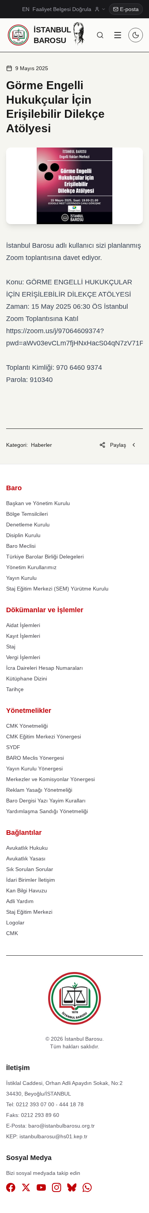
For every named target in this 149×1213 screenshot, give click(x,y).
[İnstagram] (56, 1189)
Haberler (41, 445)
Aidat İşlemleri (23, 625)
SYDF (13, 747)
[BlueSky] (71, 1189)
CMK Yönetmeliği (27, 726)
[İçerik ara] (100, 35)
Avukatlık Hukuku (27, 848)
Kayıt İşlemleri (23, 636)
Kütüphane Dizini (26, 678)
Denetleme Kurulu (28, 524)
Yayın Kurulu (21, 578)
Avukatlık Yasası (25, 858)
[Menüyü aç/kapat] (117, 35)
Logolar (15, 922)
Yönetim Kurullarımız (31, 567)
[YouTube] (41, 1189)
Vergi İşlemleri (23, 657)
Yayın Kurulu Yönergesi (34, 768)
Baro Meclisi (21, 546)
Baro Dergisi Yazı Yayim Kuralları (46, 800)
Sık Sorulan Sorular (29, 869)
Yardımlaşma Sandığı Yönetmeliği (47, 811)
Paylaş (118, 445)
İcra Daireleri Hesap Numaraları (44, 668)
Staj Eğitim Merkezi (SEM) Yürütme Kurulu (57, 589)
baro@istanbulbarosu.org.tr (61, 1126)
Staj (10, 646)
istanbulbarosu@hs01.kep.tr (53, 1136)
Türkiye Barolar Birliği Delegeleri (45, 557)
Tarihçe (15, 689)
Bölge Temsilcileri (27, 514)
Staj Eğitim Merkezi (29, 912)
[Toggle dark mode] (135, 35)
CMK (12, 933)
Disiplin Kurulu (23, 535)
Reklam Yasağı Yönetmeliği (39, 790)
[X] (26, 1189)
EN (25, 9)
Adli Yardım (20, 901)
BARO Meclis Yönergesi (35, 758)
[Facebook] (10, 1189)
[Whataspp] (87, 1189)
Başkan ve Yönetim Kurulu (38, 503)
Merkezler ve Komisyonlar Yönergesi (50, 779)
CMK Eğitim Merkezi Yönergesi (43, 736)
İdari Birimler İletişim (30, 880)
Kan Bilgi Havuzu (26, 890)
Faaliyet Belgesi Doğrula (61, 9)
